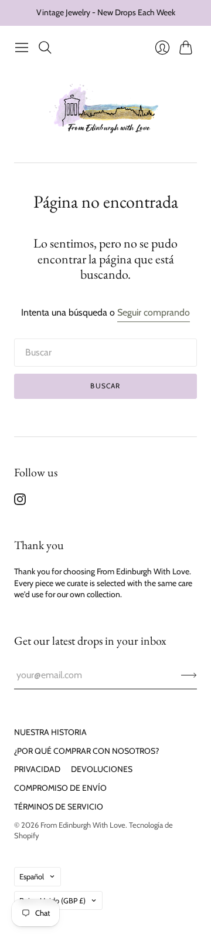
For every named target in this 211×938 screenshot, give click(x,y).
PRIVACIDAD (37, 769)
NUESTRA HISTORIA (50, 732)
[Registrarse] (189, 675)
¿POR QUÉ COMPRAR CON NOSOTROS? (86, 751)
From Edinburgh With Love (82, 824)
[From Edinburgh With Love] (106, 110)
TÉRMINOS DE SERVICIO (58, 806)
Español (31, 876)
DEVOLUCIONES (101, 769)
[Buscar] (45, 47)
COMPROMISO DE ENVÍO (60, 788)
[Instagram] (20, 501)
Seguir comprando (153, 312)
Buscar (105, 385)
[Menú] (21, 47)
